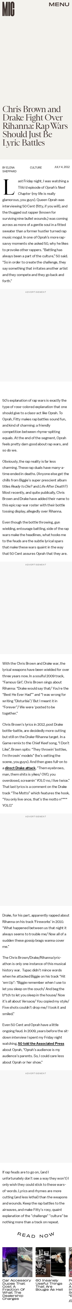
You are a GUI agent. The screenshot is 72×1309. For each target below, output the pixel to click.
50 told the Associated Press (41, 1043)
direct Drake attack (20, 768)
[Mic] (8, 9)
